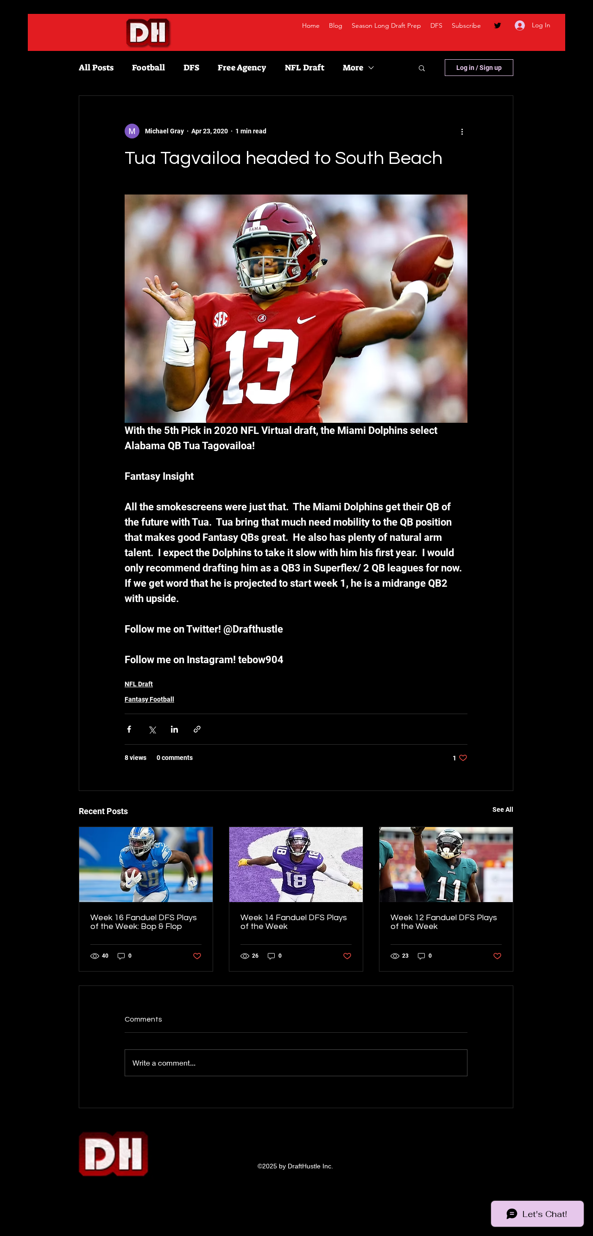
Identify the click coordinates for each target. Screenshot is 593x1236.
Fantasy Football (149, 699)
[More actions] (461, 131)
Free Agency (242, 68)
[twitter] (497, 25)
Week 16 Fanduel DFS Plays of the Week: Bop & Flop (143, 922)
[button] (421, 67)
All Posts (96, 68)
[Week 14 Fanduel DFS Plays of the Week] (296, 864)
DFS (191, 68)
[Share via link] (197, 729)
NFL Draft (304, 68)
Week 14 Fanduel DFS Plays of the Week (293, 922)
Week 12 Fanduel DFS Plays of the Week (444, 922)
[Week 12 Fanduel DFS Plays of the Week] (446, 864)
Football (148, 68)
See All (502, 809)
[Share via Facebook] (129, 729)
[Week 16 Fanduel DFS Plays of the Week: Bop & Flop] (146, 864)
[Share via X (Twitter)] (151, 729)
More (353, 68)
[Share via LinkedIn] (174, 729)
